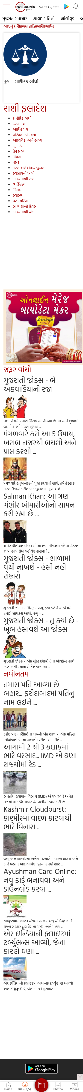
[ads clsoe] (80, 1077)
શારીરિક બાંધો (22, 118)
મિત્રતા (17, 157)
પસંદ (16, 162)
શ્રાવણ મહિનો (44, 19)
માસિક (41, 26)
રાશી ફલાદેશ (25, 108)
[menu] (7, 6)
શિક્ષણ (17, 190)
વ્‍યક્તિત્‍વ (19, 184)
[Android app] (41, 1069)
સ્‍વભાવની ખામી (23, 173)
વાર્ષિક (50, 26)
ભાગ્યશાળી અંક (23, 212)
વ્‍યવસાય (19, 123)
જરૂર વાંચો (17, 369)
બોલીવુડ (67, 19)
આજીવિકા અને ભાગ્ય (27, 140)
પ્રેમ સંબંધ (19, 151)
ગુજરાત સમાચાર (14, 19)
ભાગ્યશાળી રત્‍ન (23, 179)
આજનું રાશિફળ (14, 26)
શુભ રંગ (18, 146)
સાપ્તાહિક (31, 26)
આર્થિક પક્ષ (20, 129)
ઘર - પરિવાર (21, 201)
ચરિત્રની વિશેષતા (24, 135)
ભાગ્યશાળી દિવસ (24, 206)
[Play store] (66, 6)
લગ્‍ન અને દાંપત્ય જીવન (28, 168)
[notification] (75, 6)
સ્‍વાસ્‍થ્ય (18, 195)
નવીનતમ (16, 673)
